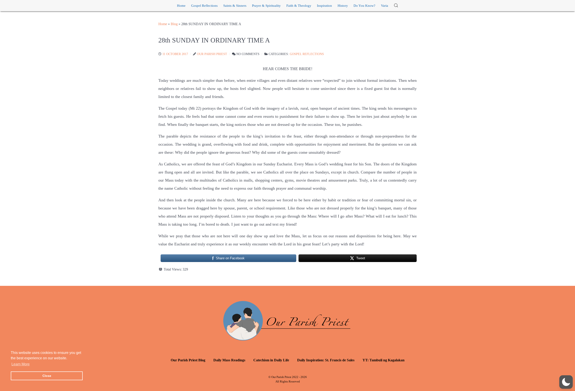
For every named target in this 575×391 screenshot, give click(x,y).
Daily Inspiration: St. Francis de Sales (325, 360)
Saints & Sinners (234, 5)
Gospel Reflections (204, 5)
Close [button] (46, 376)
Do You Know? (364, 5)
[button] (396, 5)
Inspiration (324, 5)
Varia (384, 5)
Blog (174, 24)
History (343, 5)
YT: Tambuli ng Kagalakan (384, 360)
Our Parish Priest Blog (188, 360)
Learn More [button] (20, 364)
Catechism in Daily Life (271, 360)
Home (181, 5)
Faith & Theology (298, 5)
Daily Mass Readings (229, 360)
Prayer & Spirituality (266, 5)
